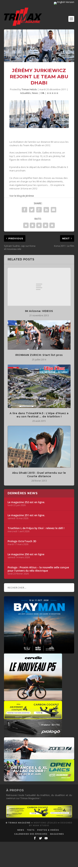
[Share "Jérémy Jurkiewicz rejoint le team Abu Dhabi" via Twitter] (31, 209)
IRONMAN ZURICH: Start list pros (39, 355)
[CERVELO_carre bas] (33, 698)
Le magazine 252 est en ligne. (26, 502)
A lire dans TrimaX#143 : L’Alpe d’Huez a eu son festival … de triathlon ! (39, 415)
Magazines (57, 834)
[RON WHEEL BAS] (39, 816)
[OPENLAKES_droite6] (39, 779)
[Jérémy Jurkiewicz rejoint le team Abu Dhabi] (39, 45)
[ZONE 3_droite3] (39, 757)
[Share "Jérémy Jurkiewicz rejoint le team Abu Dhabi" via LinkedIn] (46, 209)
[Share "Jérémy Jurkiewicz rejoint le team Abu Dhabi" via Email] (53, 209)
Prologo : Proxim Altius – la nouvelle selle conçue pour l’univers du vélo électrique (38, 569)
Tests (30, 830)
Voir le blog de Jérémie (21, 195)
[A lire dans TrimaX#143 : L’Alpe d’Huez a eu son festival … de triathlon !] (39, 386)
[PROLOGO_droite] (33, 735)
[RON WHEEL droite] (33, 717)
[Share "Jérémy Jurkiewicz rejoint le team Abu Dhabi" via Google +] (39, 209)
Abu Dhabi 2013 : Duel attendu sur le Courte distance (39, 474)
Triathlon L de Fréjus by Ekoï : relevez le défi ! (36, 528)
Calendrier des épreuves (30, 834)
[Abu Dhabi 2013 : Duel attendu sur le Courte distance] (39, 447)
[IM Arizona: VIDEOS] (39, 287)
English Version (65, 2)
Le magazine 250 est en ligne (26, 554)
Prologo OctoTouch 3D (22, 541)
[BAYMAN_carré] (39, 651)
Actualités (25, 93)
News (35, 93)
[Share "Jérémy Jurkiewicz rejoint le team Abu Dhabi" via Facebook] (24, 209)
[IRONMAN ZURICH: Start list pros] (39, 335)
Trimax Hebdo (29, 89)
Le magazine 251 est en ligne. (26, 515)
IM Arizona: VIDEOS (39, 311)
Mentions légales (45, 823)
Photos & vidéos (48, 830)
